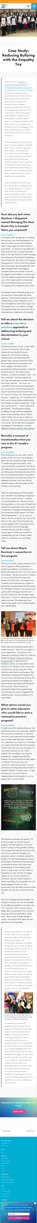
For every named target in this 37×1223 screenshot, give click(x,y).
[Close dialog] (35, 1203)
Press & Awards (5, 1163)
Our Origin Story (5, 1161)
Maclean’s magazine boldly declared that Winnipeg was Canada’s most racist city (18, 85)
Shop (2, 1152)
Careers (3, 1168)
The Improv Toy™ (5, 1196)
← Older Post (5, 1131)
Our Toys (3, 1188)
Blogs (8, 42)
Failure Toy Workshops (7, 1182)
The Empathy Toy (6, 1191)
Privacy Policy (4, 1143)
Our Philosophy (5, 1158)
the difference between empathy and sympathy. (18, 427)
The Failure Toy (5, 1194)
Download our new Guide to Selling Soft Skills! (19, 1)
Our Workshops (5, 1177)
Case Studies (15, 42)
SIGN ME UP (19, 1218)
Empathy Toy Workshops (7, 1179)
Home (2, 42)
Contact (3, 1170)
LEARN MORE (18, 1111)
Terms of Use (4, 1146)
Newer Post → (31, 1131)
